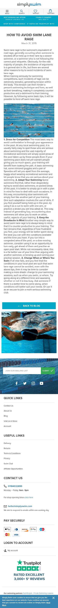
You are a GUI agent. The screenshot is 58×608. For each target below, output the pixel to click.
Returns (7, 448)
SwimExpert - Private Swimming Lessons (38, 593)
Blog (6, 416)
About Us (8, 411)
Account (7, 426)
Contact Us (8, 406)
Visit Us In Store (10, 421)
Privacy (7, 458)
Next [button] (55, 332)
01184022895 (15, 486)
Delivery (7, 443)
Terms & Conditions (12, 453)
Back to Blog (31, 305)
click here (29, 497)
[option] (29, 332)
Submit (46, 371)
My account (12, 550)
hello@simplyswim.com (20, 506)
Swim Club (8, 464)
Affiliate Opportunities (13, 469)
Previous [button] (2, 332)
